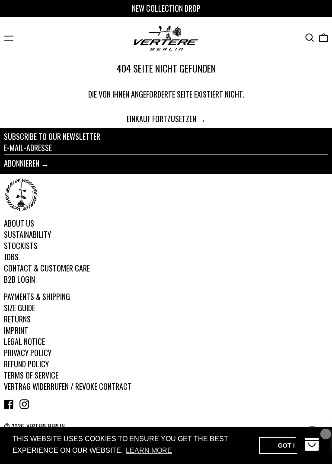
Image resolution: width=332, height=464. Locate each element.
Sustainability (27, 234)
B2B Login (19, 279)
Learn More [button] (149, 450)
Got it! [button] (289, 445)
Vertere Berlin (45, 426)
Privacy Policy (27, 352)
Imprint (16, 330)
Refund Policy (26, 363)
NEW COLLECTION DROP (166, 8)
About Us (19, 223)
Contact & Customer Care (47, 268)
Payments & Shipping (37, 296)
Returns (17, 319)
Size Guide (19, 307)
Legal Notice (24, 341)
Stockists (21, 245)
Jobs (11, 256)
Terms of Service (31, 375)
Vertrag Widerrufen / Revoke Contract (67, 386)
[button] (310, 38)
